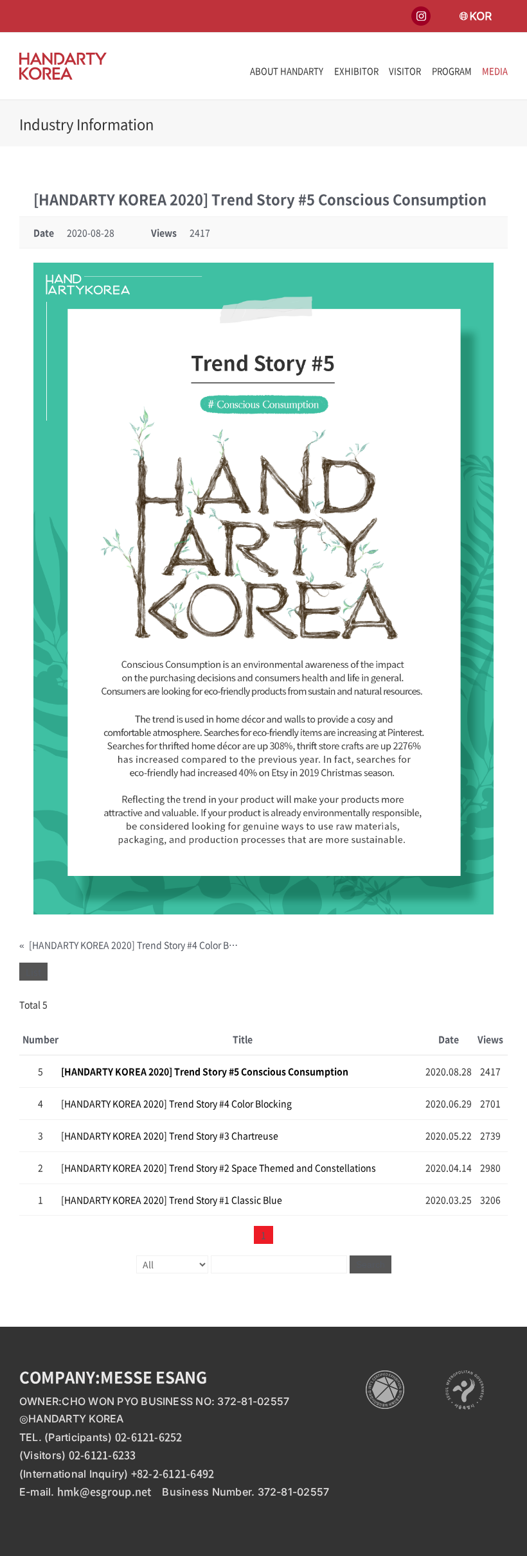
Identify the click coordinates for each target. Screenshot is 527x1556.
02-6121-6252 (149, 1436)
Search (370, 1264)
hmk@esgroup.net (104, 1491)
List (33, 971)
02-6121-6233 (102, 1454)
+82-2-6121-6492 (173, 1473)
